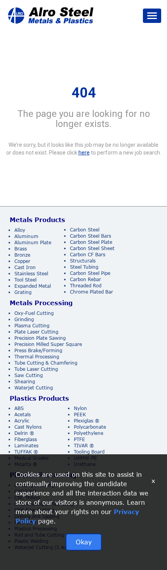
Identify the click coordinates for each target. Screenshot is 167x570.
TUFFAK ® (26, 452)
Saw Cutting (28, 375)
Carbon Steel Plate (91, 242)
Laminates (26, 445)
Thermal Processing (36, 357)
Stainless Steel (31, 273)
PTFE (79, 439)
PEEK (80, 414)
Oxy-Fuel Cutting (34, 313)
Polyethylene (88, 433)
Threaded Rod (85, 285)
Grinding (24, 319)
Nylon (80, 408)
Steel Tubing (84, 267)
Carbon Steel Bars (90, 236)
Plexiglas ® (86, 421)
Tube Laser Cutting (36, 369)
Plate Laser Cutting (36, 332)
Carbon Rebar (85, 279)
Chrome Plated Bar (91, 292)
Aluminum (26, 236)
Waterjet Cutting (33, 388)
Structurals (83, 261)
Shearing (24, 381)
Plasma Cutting (31, 325)
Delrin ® (24, 433)
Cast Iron (25, 267)
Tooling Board (89, 452)
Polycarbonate (90, 427)
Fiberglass (25, 439)
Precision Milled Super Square (48, 344)
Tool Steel (25, 280)
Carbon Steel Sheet (92, 248)
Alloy (19, 230)
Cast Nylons (28, 427)
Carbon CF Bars (87, 254)
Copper (22, 261)
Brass (20, 249)
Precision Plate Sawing (40, 338)
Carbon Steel (84, 230)
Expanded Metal (32, 286)
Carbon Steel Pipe (90, 273)
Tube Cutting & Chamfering (45, 363)
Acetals (22, 414)
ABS (19, 408)
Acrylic (21, 421)
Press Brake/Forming (38, 350)
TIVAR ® (84, 445)
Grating (22, 292)
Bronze (22, 255)
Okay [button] (84, 542)
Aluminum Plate (32, 242)
